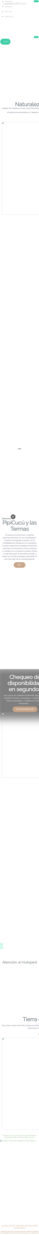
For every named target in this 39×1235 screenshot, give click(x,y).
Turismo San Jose (9, 1135)
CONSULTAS (9, 16)
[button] (19, 361)
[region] (19, 70)
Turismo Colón (23, 1135)
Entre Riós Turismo (27, 1137)
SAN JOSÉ (8, 11)
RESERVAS (8, 6)
